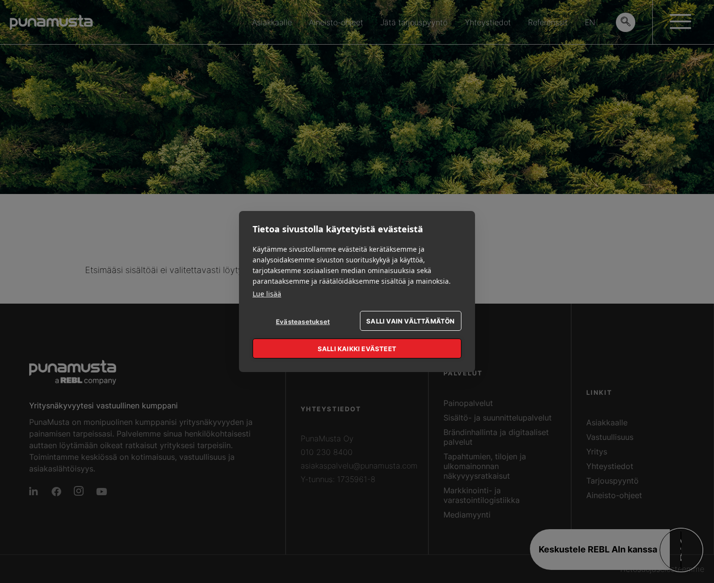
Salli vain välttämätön (410, 321)
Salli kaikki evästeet (357, 349)
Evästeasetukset (303, 321)
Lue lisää (267, 293)
